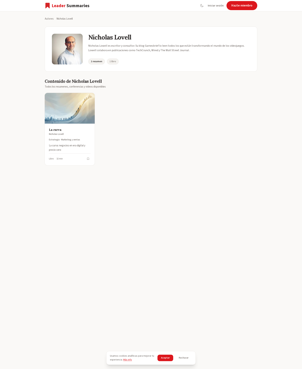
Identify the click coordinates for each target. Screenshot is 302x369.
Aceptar (165, 358)
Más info (127, 359)
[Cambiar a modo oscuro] (202, 5)
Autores (49, 19)
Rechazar (184, 358)
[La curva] (70, 129)
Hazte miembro (241, 5)
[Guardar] (88, 158)
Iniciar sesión (216, 6)
